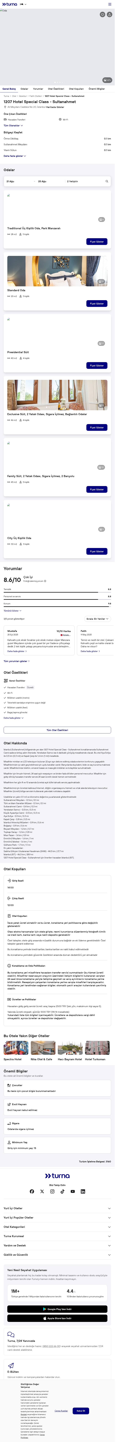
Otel (14, 96)
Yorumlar (38, 88)
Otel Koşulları (76, 88)
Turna (6, 96)
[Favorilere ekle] (102, 14)
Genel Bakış (9, 88)
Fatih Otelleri (36, 96)
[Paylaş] (109, 14)
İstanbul (23, 96)
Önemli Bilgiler (97, 88)
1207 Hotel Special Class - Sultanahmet (64, 96)
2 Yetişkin (72, 181)
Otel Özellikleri (56, 88)
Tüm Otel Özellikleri (57, 730)
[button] (57, 47)
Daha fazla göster (12, 718)
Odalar (24, 88)
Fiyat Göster (97, 241)
